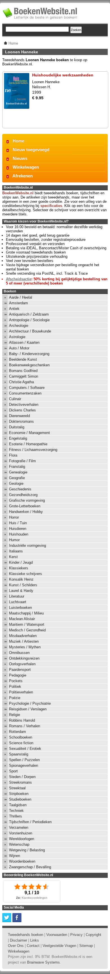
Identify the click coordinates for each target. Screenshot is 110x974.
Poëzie (14, 698)
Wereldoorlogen (21, 839)
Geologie (16, 483)
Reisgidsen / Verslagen (28, 709)
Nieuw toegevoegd (31, 149)
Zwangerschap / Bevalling (30, 867)
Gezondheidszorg (23, 495)
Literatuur (16, 596)
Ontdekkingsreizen (24, 658)
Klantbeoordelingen (34, 897)
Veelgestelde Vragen (59, 946)
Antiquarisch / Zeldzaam (29, 314)
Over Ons (16, 946)
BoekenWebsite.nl (18, 193)
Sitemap (86, 946)
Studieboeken (20, 799)
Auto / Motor (19, 348)
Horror (14, 517)
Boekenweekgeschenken (29, 365)
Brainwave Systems (43, 962)
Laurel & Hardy (21, 591)
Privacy (76, 935)
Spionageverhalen (23, 765)
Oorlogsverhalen (22, 664)
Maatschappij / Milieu (26, 613)
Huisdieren (17, 528)
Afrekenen (22, 175)
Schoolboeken (20, 737)
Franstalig (17, 466)
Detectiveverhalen (23, 404)
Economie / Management (29, 433)
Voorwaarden (56, 935)
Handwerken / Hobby (26, 512)
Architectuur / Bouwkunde (30, 331)
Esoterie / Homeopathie (28, 444)
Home (18, 140)
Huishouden (18, 534)
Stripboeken (18, 794)
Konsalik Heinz (21, 579)
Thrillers (15, 816)
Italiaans (16, 551)
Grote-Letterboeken (24, 506)
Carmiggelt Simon (23, 376)
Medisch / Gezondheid (27, 630)
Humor (14, 540)
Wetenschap (19, 844)
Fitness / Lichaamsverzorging (33, 450)
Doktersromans (21, 421)
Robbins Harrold (22, 720)
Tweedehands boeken (25, 935)
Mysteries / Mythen (25, 647)
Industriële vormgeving (27, 545)
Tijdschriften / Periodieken (30, 822)
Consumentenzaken (25, 393)
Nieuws (20, 158)
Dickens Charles (22, 410)
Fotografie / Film (22, 461)
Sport (13, 771)
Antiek (14, 309)
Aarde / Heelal (20, 297)
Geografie (17, 478)
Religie (14, 715)
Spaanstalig (18, 754)
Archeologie (18, 325)
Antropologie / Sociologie (29, 320)
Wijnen (14, 856)
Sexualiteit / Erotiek (25, 748)
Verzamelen (18, 827)
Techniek (16, 810)
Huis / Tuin (18, 523)
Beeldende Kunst (23, 359)
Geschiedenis (20, 489)
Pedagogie (17, 675)
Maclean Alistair (22, 619)
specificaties (51, 206)
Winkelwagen (26, 167)
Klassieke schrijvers (25, 574)
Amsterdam (18, 303)
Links (34, 940)
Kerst (13, 557)
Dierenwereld (19, 416)
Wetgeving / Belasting (27, 850)
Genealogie (18, 472)
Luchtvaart (17, 602)
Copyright (93, 935)
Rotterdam (17, 732)
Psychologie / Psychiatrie (30, 703)
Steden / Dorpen (22, 777)
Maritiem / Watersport (26, 624)
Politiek (15, 686)
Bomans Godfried (23, 371)
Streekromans (20, 782)
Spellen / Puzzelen (24, 760)
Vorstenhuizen (20, 833)
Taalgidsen (18, 805)
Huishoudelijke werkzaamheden (62, 75)
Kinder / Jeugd (21, 562)
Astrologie (17, 337)
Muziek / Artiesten (24, 641)
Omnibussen (19, 653)
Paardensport (20, 669)
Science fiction (21, 743)
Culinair (15, 399)
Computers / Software (27, 387)
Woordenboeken (22, 861)
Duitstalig (16, 427)
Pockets (16, 681)
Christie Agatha (21, 382)
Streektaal (17, 788)
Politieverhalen (21, 692)
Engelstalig (18, 438)
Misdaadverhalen (23, 636)
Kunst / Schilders (23, 585)
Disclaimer (18, 940)
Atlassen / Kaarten (24, 342)
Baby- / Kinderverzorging (29, 354)
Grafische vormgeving (27, 500)
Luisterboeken (20, 607)
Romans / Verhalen (24, 726)
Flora (13, 455)
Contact (33, 946)
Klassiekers (18, 568)
